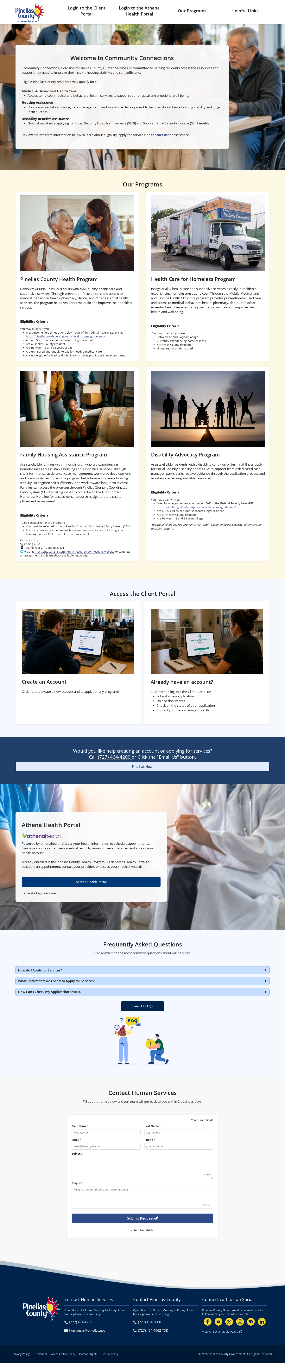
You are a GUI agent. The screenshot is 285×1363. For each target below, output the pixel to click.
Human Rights (88, 1354)
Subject (77, 1154)
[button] (142, 970)
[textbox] (142, 1168)
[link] (77, 276)
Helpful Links (245, 11)
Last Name (151, 1126)
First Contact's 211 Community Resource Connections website (74, 551)
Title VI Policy (109, 1354)
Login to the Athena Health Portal (139, 11)
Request (77, 1183)
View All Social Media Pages (220, 1331)
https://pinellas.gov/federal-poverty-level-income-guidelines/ (65, 336)
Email (75, 1140)
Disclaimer (40, 1354)
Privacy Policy (21, 1354)
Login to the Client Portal (86, 11)
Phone (148, 1140)
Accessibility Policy (63, 1354)
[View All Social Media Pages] (240, 1331)
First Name (79, 1126)
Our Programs (192, 11)
